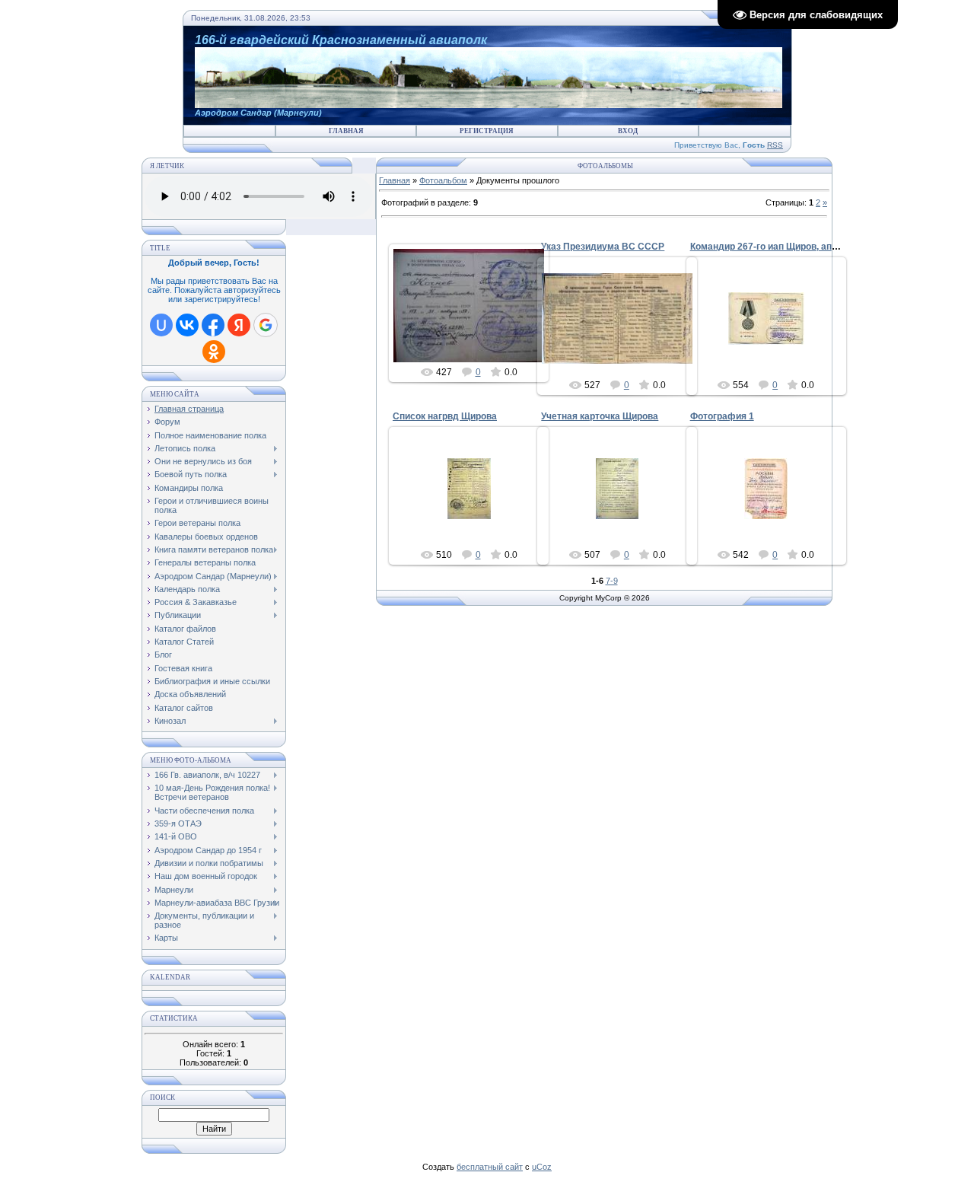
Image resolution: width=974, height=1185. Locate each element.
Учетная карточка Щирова (599, 416)
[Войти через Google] (265, 325)
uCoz (542, 1166)
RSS (775, 145)
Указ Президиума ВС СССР (602, 246)
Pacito (773, 500)
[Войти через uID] (161, 325)
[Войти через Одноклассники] (213, 351)
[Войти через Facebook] (213, 325)
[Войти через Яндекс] (239, 325)
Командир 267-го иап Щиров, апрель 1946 (783, 246)
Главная (346, 131)
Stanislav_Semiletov (476, 318)
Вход (628, 131)
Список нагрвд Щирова (445, 416)
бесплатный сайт (490, 1166)
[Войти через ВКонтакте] (187, 325)
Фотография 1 (722, 416)
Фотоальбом (443, 180)
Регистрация (487, 131)
